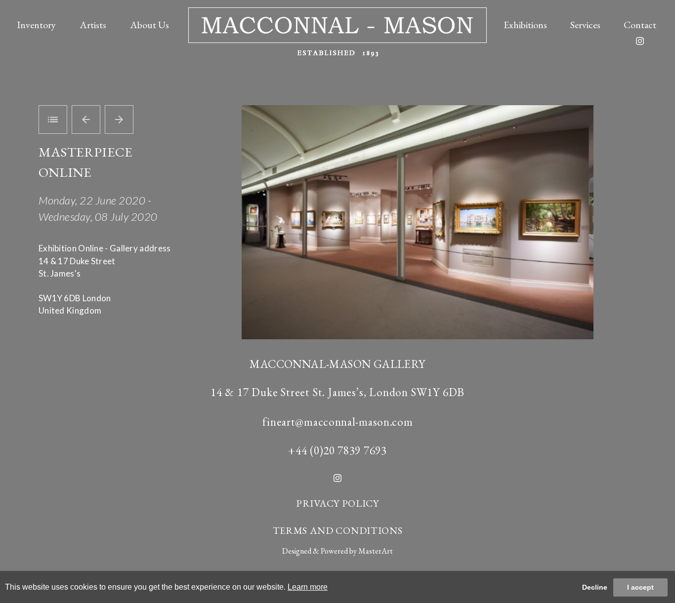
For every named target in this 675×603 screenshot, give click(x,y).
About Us (149, 24)
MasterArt (375, 551)
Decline (594, 587)
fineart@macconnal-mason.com (337, 421)
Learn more (308, 587)
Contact (640, 24)
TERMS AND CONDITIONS (338, 530)
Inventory (36, 24)
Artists (93, 24)
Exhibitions (525, 24)
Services (585, 24)
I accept (640, 587)
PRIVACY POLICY (337, 503)
